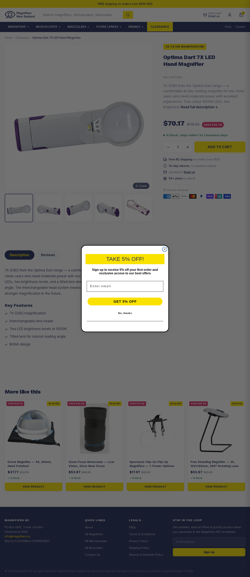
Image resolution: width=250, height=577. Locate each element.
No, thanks (125, 313)
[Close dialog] (164, 249)
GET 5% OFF (125, 301)
